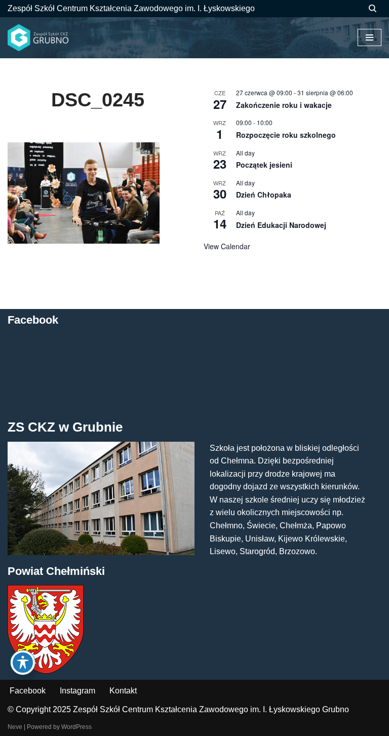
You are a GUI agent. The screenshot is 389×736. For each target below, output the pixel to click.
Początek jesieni (264, 165)
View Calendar (227, 246)
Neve (15, 726)
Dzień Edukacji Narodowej (281, 225)
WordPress (76, 726)
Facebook (28, 690)
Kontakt (123, 690)
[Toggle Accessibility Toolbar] (23, 662)
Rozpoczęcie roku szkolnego (286, 135)
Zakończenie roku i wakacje (284, 105)
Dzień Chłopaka (263, 194)
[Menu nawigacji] (369, 37)
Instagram (77, 690)
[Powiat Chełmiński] (46, 671)
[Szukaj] (372, 8)
